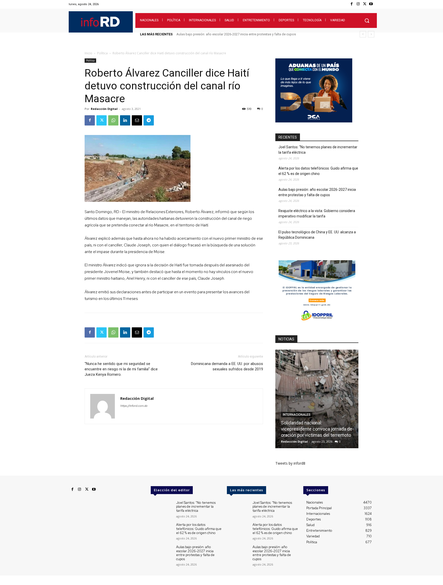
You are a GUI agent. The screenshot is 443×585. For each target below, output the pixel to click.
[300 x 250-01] (316, 322)
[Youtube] (371, 4)
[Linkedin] (125, 120)
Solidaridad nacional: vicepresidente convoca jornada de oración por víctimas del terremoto (316, 429)
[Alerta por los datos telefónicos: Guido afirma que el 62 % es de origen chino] (161, 531)
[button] (366, 20)
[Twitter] (364, 4)
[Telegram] (149, 120)
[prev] (363, 34)
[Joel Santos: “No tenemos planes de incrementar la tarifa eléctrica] (161, 509)
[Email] (137, 120)
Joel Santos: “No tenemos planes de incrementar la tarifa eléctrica (317, 149)
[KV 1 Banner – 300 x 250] (313, 121)
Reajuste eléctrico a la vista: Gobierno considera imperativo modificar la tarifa (235, 34)
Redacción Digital (104, 109)
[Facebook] (351, 4)
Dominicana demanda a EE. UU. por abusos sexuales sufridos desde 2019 (227, 366)
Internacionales (296, 414)
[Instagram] (358, 4)
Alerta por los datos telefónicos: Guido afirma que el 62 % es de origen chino (318, 171)
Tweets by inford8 (290, 463)
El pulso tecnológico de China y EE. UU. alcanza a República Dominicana (317, 234)
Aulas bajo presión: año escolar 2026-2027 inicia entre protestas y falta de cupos (317, 192)
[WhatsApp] (113, 120)
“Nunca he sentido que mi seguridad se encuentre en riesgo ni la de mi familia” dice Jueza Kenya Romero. (121, 369)
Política (102, 53)
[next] (371, 34)
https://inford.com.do (133, 406)
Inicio (88, 53)
